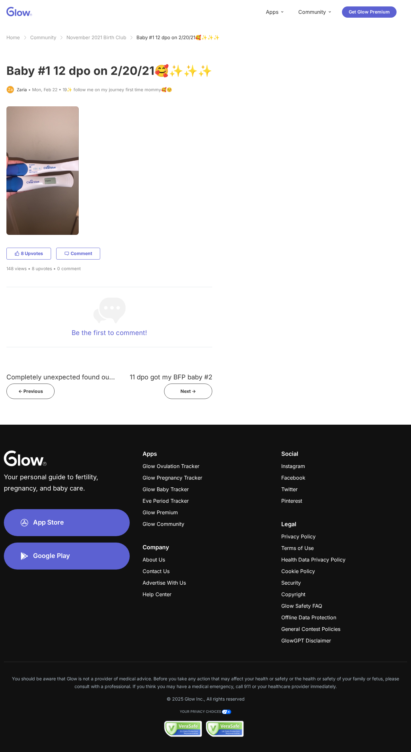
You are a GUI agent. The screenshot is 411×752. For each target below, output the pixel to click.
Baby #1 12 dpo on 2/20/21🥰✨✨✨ (178, 37)
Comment (81, 253)
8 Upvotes (32, 253)
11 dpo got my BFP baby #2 (171, 377)
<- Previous (30, 391)
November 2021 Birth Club (96, 37)
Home (13, 37)
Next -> (188, 391)
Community (43, 37)
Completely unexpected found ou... (60, 377)
